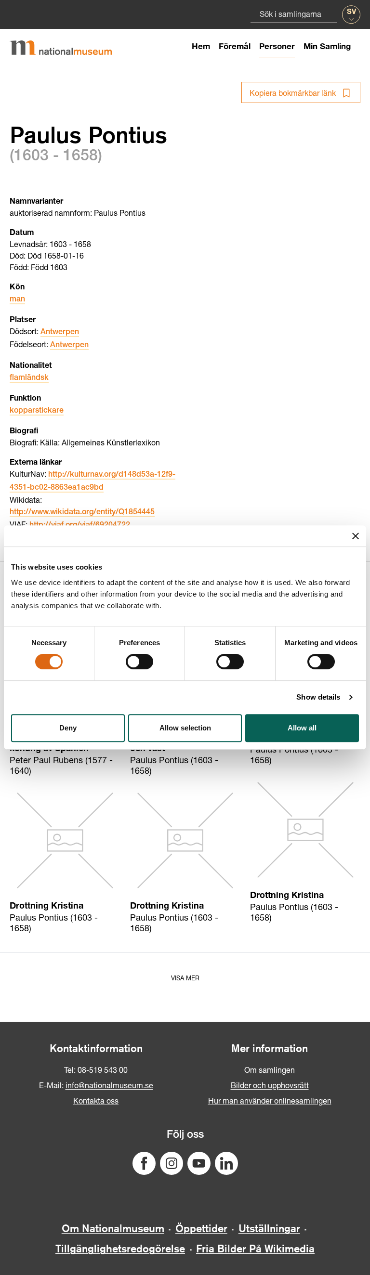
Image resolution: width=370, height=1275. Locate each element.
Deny (68, 728)
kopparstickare (37, 411)
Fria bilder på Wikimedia (255, 1248)
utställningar (269, 1228)
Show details (318, 697)
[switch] (139, 661)
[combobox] (293, 13)
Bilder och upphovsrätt (270, 1085)
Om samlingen (269, 1069)
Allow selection (185, 728)
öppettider (201, 1228)
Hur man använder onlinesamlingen (269, 1100)
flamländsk (29, 378)
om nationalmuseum (113, 1228)
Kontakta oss (96, 1100)
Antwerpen (59, 333)
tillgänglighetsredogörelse (120, 1248)
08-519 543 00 (103, 1069)
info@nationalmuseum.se (109, 1085)
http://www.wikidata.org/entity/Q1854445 (82, 513)
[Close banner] (355, 536)
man (17, 300)
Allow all (302, 728)
